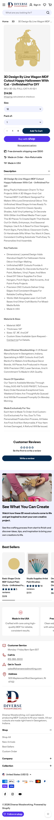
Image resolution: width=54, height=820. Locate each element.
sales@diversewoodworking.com (25, 668)
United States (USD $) (17, 774)
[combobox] (27, 13)
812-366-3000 (15, 659)
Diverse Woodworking (21, 804)
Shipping (8, 96)
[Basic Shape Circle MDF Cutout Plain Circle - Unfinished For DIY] (14, 564)
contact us (12, 339)
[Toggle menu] (4, 4)
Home (5, 21)
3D (13, 21)
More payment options (27, 145)
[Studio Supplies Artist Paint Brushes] (38, 564)
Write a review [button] (27, 458)
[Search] (48, 12)
